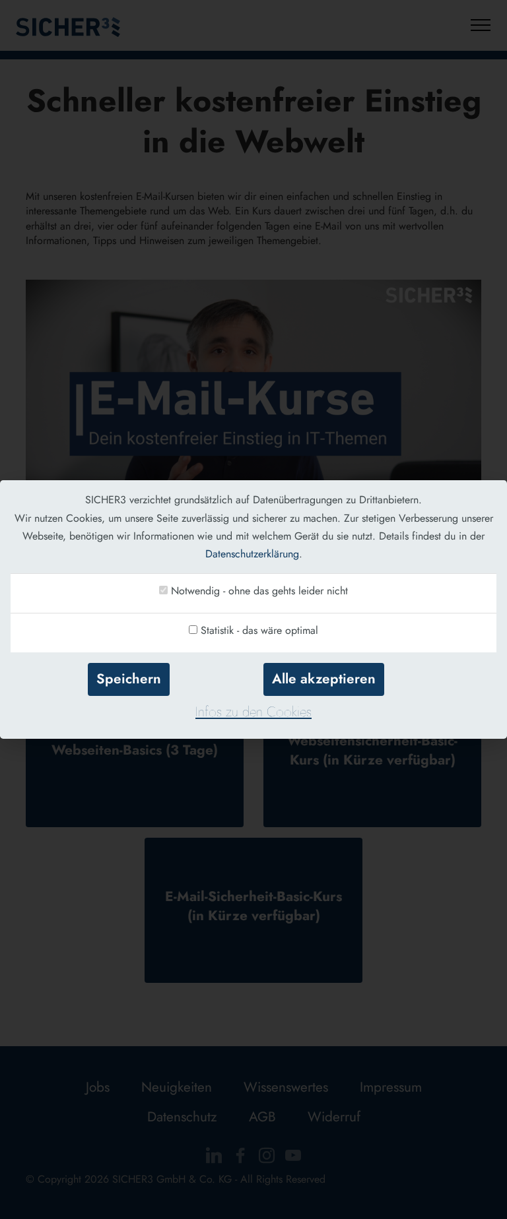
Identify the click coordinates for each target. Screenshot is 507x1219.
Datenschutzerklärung (252, 553)
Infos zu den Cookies (253, 712)
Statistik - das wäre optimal (259, 630)
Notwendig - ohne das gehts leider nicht (259, 590)
